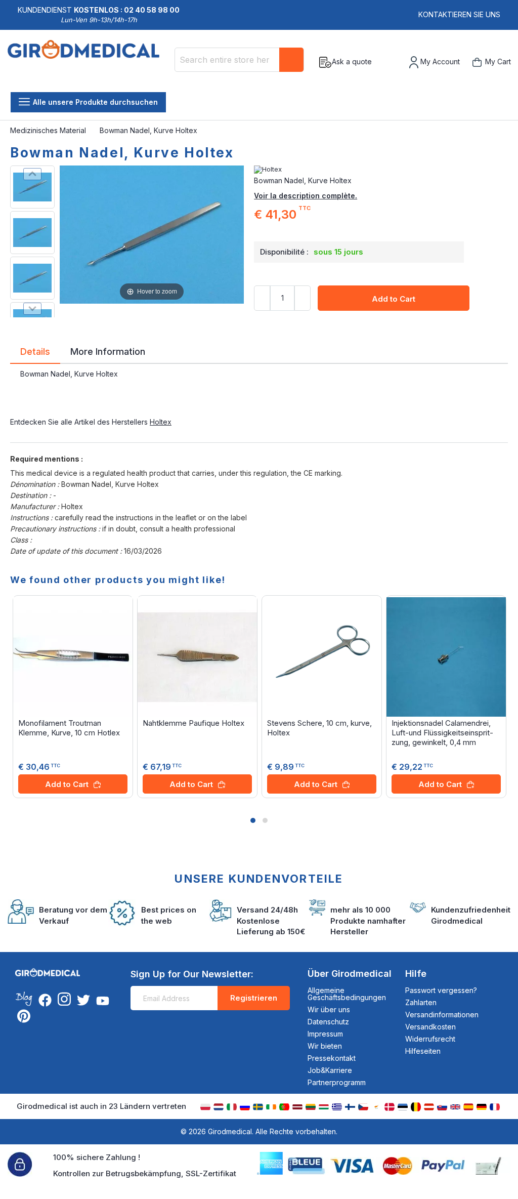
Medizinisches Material (49, 130)
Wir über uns (329, 1009)
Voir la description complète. (305, 195)
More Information (107, 350)
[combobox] (239, 60)
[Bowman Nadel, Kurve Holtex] (32, 187)
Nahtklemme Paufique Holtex (193, 723)
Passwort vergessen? (441, 990)
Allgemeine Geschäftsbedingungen (347, 994)
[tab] (35, 353)
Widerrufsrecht (430, 1039)
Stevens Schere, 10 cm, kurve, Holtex (319, 727)
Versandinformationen (442, 1014)
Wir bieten (325, 1046)
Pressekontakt (332, 1058)
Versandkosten (430, 1026)
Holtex (160, 422)
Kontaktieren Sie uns (459, 14)
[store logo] (87, 62)
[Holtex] (381, 170)
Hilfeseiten (423, 1051)
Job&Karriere (330, 1070)
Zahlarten (421, 1002)
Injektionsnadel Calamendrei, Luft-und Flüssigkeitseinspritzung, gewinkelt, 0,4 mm (442, 732)
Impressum (325, 1033)
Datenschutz (328, 1021)
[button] (253, 820)
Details (35, 350)
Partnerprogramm (337, 1082)
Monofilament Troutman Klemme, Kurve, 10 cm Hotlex (69, 727)
